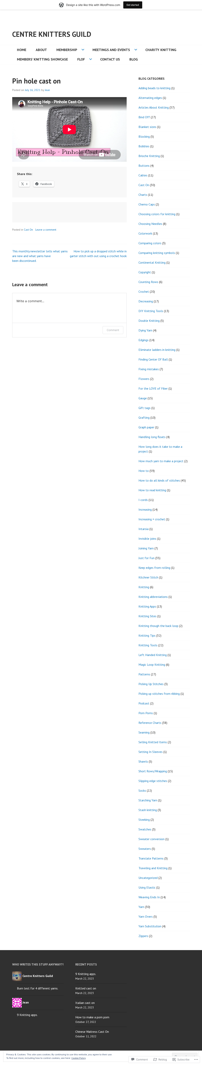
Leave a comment (45, 229)
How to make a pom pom (92, 1017)
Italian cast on (85, 1003)
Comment (113, 330)
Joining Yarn (146, 548)
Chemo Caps (146, 204)
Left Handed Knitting (152, 655)
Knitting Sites (147, 616)
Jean (47, 90)
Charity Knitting (160, 49)
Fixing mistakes (148, 369)
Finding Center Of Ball (153, 359)
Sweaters (144, 849)
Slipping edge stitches (152, 781)
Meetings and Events (111, 49)
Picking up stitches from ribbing (159, 694)
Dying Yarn (145, 330)
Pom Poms (145, 713)
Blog (133, 59)
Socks (142, 790)
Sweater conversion (151, 839)
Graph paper (146, 427)
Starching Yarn (147, 800)
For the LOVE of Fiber (153, 388)
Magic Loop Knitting (151, 664)
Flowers (143, 379)
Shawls (143, 761)
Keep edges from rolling (154, 568)
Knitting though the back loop (158, 626)
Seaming (144, 732)
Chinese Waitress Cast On (92, 1032)
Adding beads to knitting (154, 88)
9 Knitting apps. (27, 1015)
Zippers (143, 936)
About (41, 49)
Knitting (143, 587)
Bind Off (144, 117)
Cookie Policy (78, 1057)
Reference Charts (149, 723)
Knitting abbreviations (153, 597)
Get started (132, 4)
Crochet (143, 291)
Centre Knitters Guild (51, 34)
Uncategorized (148, 878)
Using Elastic (146, 887)
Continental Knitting (152, 262)
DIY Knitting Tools (150, 311)
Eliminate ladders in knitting (156, 350)
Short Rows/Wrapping (152, 771)
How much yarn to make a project (160, 461)
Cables (142, 175)
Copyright (144, 272)
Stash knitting (147, 810)
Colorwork (145, 233)
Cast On (28, 229)
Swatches (144, 829)
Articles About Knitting (153, 107)
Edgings (143, 340)
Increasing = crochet (151, 519)
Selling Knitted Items (152, 742)
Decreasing (145, 301)
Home (21, 49)
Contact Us (110, 59)
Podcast (143, 703)
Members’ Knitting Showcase (42, 59)
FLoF (81, 59)
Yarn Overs (145, 916)
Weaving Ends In (149, 897)
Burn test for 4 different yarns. (37, 988)
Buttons (144, 166)
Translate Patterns (151, 858)
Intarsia (143, 529)
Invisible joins (147, 539)
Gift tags (144, 408)
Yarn (141, 907)
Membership (66, 49)
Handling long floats (152, 437)
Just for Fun (146, 558)
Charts (142, 195)
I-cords (143, 500)
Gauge (142, 398)
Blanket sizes (147, 127)
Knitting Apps (147, 606)
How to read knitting (152, 490)
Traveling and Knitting (152, 868)
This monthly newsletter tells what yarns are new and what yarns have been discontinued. (40, 256)
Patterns (144, 674)
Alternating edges (150, 98)
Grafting (144, 417)
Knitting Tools (147, 645)
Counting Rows (148, 282)
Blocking (144, 136)
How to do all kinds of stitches (159, 480)
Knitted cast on (85, 988)
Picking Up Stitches (151, 684)
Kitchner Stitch (148, 577)
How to (143, 471)
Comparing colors (149, 243)
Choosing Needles (150, 224)
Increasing (145, 509)
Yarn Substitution (149, 926)
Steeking (144, 820)
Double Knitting (149, 321)
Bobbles (143, 146)
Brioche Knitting (149, 156)
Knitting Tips (146, 635)
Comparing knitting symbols (156, 253)
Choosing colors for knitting (156, 214)
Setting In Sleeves (150, 752)
